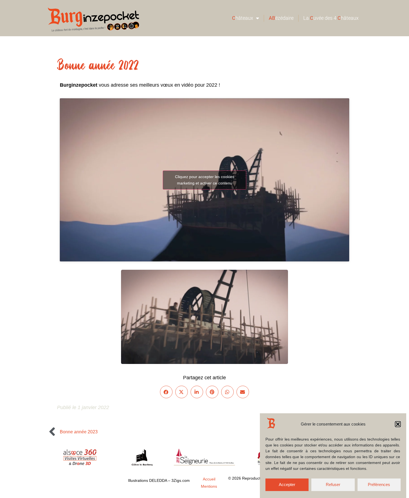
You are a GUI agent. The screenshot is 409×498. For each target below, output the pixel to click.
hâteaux (242, 18)
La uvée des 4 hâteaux (331, 18)
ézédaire (281, 18)
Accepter (287, 484)
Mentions (209, 486)
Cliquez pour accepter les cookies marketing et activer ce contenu (204, 179)
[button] (398, 424)
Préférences (379, 484)
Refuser (333, 484)
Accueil (209, 479)
